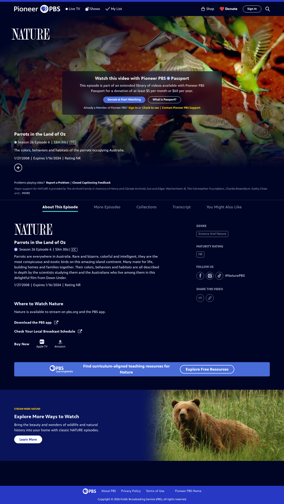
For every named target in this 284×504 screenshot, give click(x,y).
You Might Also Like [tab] (224, 207)
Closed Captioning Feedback (91, 183)
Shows (95, 9)
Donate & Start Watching (124, 99)
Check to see (150, 108)
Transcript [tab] (182, 207)
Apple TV (41, 343)
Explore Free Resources (207, 369)
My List (116, 9)
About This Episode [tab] (60, 207)
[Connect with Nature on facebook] (200, 276)
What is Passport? (164, 99)
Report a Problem (57, 183)
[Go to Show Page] (148, 34)
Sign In (252, 9)
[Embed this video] (200, 298)
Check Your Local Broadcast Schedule (45, 331)
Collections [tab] (146, 207)
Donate (231, 9)
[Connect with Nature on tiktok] (219, 276)
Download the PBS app (33, 322)
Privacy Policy (131, 491)
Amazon (60, 344)
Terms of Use (155, 491)
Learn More (28, 439)
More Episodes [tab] (107, 207)
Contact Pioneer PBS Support (181, 108)
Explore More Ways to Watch (46, 417)
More (26, 193)
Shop (210, 9)
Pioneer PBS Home (188, 491)
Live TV (74, 9)
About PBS (108, 491)
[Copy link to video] (210, 298)
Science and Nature (212, 234)
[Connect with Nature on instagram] (210, 276)
